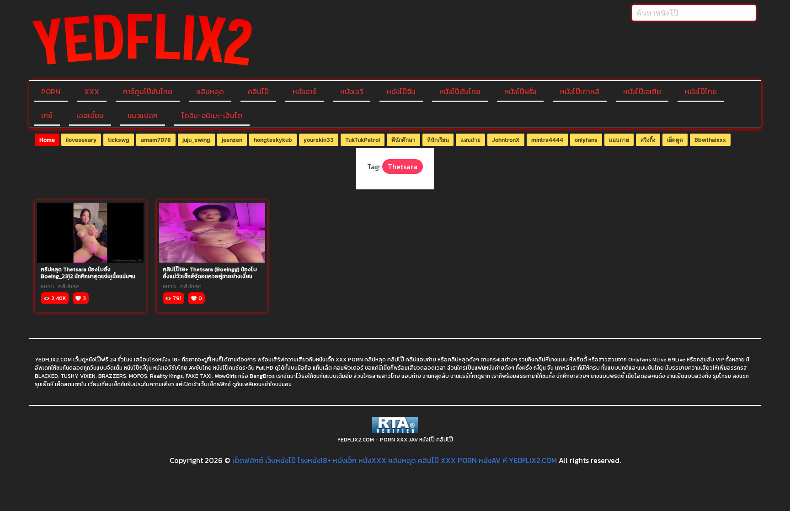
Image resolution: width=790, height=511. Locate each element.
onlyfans (586, 139)
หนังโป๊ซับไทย (459, 91)
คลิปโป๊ (258, 91)
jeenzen (232, 139)
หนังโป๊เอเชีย (642, 91)
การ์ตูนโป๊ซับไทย (147, 91)
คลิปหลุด (210, 91)
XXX (91, 91)
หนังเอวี (351, 91)
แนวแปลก (143, 115)
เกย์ (47, 115)
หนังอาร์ (304, 91)
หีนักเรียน (438, 139)
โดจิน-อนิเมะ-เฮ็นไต (211, 115)
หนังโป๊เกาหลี (579, 91)
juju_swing (196, 139)
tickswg (118, 139)
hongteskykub (273, 139)
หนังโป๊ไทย (701, 91)
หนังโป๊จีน (401, 91)
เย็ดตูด (675, 139)
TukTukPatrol (362, 139)
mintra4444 (547, 139)
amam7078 (156, 139)
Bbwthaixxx (710, 139)
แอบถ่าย (470, 139)
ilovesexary (81, 139)
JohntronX (506, 139)
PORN (50, 91)
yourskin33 (319, 139)
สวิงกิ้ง (648, 139)
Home (47, 139)
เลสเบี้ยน (90, 115)
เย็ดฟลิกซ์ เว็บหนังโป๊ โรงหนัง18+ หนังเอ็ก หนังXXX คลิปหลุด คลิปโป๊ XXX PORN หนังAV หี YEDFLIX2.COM (394, 460)
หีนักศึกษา (403, 139)
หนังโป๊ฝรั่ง (520, 91)
